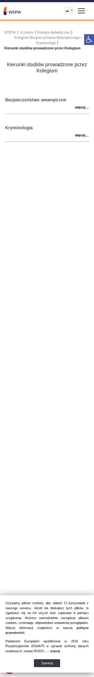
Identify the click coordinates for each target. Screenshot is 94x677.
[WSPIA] (12, 10)
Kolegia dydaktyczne (53, 32)
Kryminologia (19, 127)
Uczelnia (26, 32)
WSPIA (10, 32)
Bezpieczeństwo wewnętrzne (35, 99)
